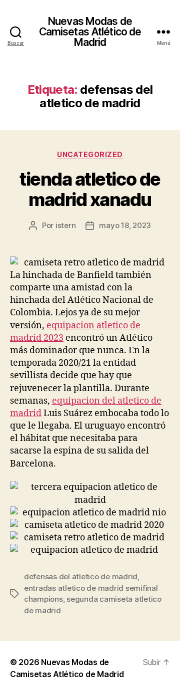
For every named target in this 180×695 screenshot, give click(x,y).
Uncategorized (90, 154)
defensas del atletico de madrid (81, 576)
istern (66, 225)
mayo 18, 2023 (125, 225)
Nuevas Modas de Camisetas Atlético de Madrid (90, 31)
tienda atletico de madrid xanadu (90, 189)
